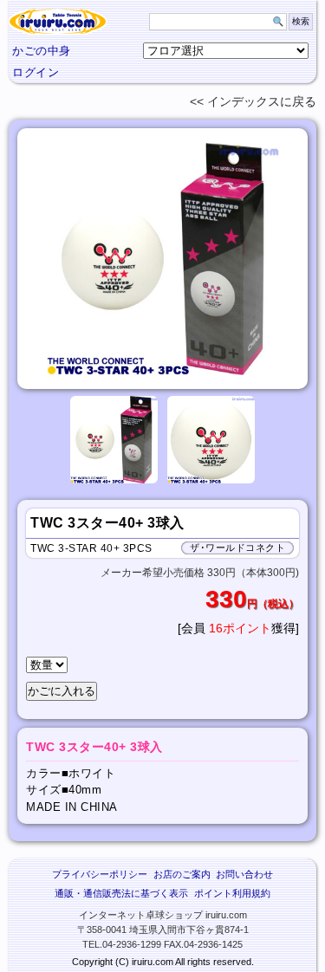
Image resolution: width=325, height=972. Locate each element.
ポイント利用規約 (232, 893)
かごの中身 (41, 50)
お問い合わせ (244, 874)
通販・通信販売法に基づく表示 (121, 893)
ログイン (35, 72)
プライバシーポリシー (99, 874)
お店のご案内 (182, 874)
